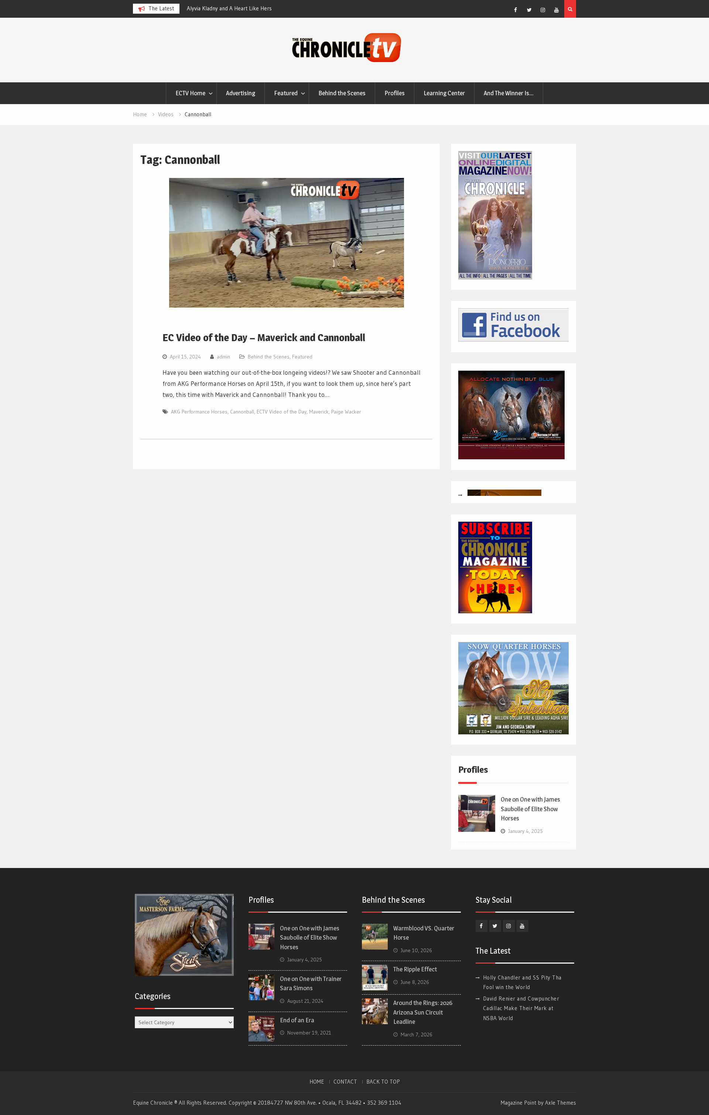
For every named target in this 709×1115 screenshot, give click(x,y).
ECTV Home (190, 93)
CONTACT (345, 1082)
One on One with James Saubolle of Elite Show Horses (530, 809)
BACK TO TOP (383, 1082)
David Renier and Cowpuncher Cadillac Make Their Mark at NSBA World (521, 1008)
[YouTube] (556, 10)
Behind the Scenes (342, 93)
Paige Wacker (346, 411)
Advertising (240, 93)
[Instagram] (543, 10)
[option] (253, 8)
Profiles (394, 93)
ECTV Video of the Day (281, 411)
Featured (286, 93)
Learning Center (444, 93)
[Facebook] (515, 10)
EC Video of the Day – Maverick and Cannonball (263, 337)
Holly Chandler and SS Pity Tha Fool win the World (246, 8)
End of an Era (297, 1020)
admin (223, 356)
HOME (316, 1082)
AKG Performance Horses (199, 411)
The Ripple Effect (415, 969)
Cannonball (242, 411)
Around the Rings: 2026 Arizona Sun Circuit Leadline (422, 1012)
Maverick (319, 411)
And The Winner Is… (509, 93)
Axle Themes (560, 1102)
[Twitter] (529, 10)
